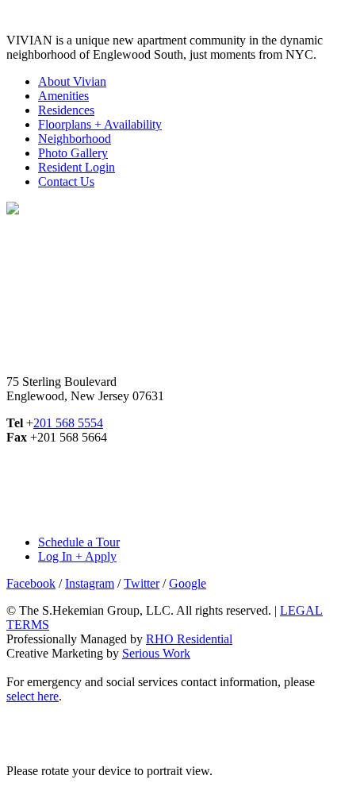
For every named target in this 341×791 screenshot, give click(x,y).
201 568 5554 (68, 423)
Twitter (141, 583)
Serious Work (156, 653)
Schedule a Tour (79, 542)
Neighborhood (74, 138)
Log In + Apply (77, 556)
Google (187, 583)
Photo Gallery (73, 153)
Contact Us (66, 181)
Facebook (31, 583)
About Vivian (72, 81)
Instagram (89, 583)
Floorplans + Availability (100, 124)
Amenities (63, 95)
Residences (66, 110)
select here (32, 696)
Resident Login (76, 167)
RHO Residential (189, 639)
